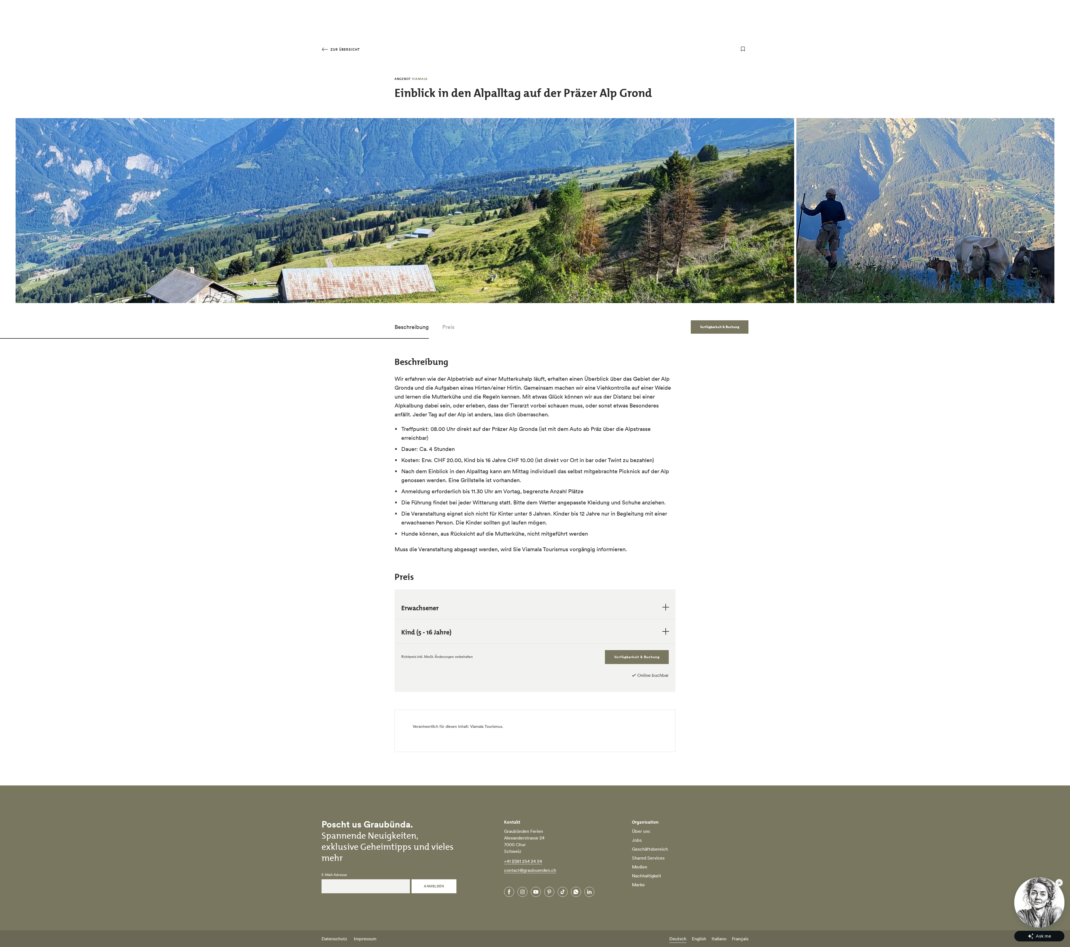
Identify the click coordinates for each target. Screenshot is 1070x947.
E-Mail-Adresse (334, 875)
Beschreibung (412, 327)
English (699, 938)
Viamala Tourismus (486, 726)
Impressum (365, 938)
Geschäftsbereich (650, 849)
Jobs (637, 840)
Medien (639, 867)
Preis (448, 327)
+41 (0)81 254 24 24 (523, 861)
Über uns (641, 831)
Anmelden (434, 886)
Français (740, 938)
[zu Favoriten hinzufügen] (742, 49)
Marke (638, 884)
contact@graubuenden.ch (530, 870)
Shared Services (648, 858)
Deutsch (677, 938)
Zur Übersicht (344, 49)
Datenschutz (334, 938)
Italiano (719, 938)
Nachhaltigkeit (646, 875)
